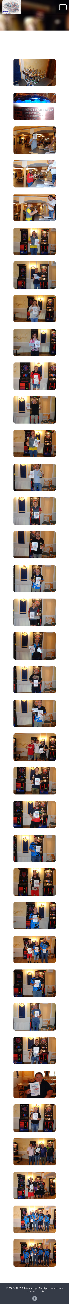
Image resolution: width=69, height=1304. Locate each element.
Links (41, 1291)
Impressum (57, 1288)
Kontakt (31, 1291)
